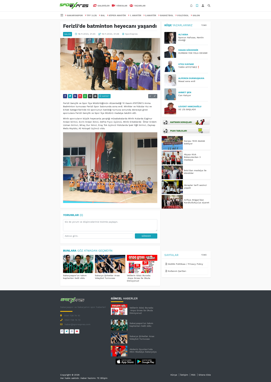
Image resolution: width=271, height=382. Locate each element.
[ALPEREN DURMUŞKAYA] (171, 80)
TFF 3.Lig (92, 15)
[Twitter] (66, 331)
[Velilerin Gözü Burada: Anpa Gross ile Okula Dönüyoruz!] (142, 264)
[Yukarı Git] (262, 374)
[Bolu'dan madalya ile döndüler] (172, 172)
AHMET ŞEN (184, 92)
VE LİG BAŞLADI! (187, 109)
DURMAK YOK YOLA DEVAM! (192, 53)
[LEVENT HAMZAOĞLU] (171, 108)
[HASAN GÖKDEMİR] (171, 52)
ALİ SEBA (183, 34)
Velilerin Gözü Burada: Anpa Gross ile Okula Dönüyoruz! (139, 278)
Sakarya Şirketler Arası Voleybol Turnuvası (107, 276)
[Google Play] (146, 361)
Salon (196, 15)
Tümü (204, 25)
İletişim (184, 375)
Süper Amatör (117, 15)
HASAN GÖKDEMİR (188, 50)
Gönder (146, 236)
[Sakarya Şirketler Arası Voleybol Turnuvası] (110, 264)
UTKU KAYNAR (186, 64)
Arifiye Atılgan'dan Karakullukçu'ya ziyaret (196, 201)
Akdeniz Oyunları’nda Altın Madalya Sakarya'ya (143, 350)
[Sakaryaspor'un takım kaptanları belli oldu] (78, 264)
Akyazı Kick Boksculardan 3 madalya (192, 157)
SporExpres (131, 34)
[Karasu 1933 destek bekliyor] (172, 143)
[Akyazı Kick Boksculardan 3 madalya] (172, 157)
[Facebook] (62, 331)
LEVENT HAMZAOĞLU (189, 106)
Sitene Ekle (205, 375)
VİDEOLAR (121, 5)
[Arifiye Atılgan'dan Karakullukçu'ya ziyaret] (172, 202)
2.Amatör (150, 15)
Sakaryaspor (75, 15)
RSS (193, 375)
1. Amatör (135, 15)
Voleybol (183, 15)
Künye (173, 375)
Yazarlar (140, 5)
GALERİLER (103, 5)
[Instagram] (72, 331)
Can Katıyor (184, 95)
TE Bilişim (102, 378)
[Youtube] (77, 331)
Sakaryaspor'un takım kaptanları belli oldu (75, 276)
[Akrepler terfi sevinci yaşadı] (172, 187)
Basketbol (166, 15)
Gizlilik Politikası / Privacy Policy (185, 264)
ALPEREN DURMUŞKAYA (191, 78)
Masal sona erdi (186, 81)
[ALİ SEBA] (171, 38)
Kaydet (105, 96)
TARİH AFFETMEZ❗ (189, 67)
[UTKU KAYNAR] (171, 66)
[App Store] (126, 361)
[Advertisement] (186, 230)
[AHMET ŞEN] (171, 94)
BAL (103, 15)
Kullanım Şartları (176, 271)
